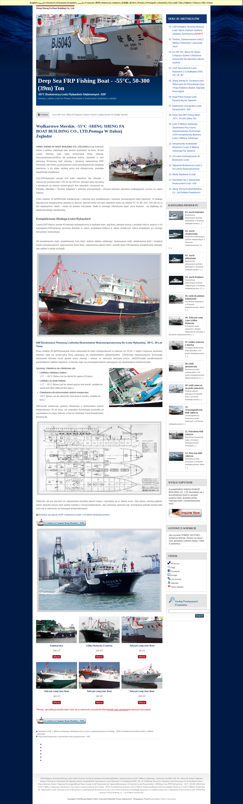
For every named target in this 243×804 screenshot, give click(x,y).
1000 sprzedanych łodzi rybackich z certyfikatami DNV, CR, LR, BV (187, 71)
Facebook (175, 571)
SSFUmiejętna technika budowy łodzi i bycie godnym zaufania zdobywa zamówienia (188, 30)
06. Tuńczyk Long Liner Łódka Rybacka (194, 320)
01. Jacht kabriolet (194, 212)
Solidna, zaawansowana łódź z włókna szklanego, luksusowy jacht (188, 43)
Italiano (116, 3)
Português (151, 3)
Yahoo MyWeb (176, 587)
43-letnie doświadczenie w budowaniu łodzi (67, 790)
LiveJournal (175, 579)
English (33, 3)
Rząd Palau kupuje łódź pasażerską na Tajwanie (96, 784)
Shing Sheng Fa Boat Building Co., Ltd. (55, 8)
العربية (42, 3)
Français (89, 3)
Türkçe (196, 3)
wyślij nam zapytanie (118, 709)
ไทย (181, 3)
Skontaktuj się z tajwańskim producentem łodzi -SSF (177, 790)
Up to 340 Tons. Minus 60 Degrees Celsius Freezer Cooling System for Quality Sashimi (90, 115)
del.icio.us (174, 563)
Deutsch (50, 3)
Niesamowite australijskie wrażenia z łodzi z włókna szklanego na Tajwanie (185, 147)
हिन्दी (98, 3)
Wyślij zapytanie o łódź (184, 174)
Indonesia (106, 3)
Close (210, 3)
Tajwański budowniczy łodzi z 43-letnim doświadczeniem (110, 790)
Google (173, 575)
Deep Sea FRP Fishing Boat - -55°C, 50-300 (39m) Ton (181, 784)
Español (72, 3)
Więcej (56, 656)
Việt (203, 3)
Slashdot (174, 583)
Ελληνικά (61, 3)
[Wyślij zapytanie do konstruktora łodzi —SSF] (184, 518)
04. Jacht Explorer (194, 277)
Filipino (187, 3)
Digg (172, 567)
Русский (172, 3)
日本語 (125, 3)
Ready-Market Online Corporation (162, 799)
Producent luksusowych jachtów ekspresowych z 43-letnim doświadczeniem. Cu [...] (187, 242)
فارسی (80, 3)
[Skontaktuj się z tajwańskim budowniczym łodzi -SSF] (61, 526)
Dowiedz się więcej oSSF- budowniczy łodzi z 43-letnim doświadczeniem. (74, 515)
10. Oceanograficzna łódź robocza (193, 410)
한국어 (133, 3)
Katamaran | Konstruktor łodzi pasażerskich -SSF (68, 737)
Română (162, 3)
